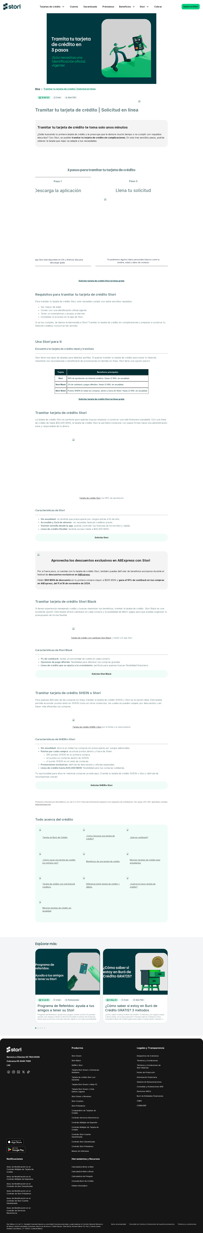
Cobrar (158, 6)
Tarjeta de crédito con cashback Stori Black (91, 638)
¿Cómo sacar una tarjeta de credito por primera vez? (58, 861)
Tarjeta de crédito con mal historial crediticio (58, 885)
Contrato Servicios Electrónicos (85, 1118)
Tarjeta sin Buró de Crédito (55, 837)
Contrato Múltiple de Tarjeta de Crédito (85, 1128)
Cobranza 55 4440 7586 (19, 1061)
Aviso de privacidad (118, 1224)
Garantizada (90, 6)
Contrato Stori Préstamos (82, 1146)
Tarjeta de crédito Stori (90, 498)
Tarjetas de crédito (50, 6)
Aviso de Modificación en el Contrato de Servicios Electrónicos (19, 1210)
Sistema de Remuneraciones (149, 1082)
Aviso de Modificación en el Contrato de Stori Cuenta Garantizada (19, 1200)
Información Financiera (147, 1077)
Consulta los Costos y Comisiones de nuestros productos (152, 1224)
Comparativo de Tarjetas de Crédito (84, 1111)
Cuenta (74, 6)
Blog (37, 88)
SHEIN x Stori (77, 1065)
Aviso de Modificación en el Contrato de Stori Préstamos (19, 1192)
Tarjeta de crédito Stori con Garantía (83, 1078)
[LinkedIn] (18, 1072)
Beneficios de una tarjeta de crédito (103, 861)
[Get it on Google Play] (36, 1149)
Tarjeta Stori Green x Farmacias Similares (85, 1071)
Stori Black (76, 1060)
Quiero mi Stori (190, 6)
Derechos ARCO (144, 1091)
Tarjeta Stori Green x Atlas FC (84, 1084)
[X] (23, 1072)
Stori (142, 6)
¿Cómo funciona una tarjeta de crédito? (100, 837)
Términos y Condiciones (147, 1060)
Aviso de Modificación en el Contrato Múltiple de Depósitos (20, 1177)
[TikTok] (28, 1072)
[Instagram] (13, 1072)
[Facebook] (8, 1072)
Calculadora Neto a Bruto (83, 1171)
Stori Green (76, 1056)
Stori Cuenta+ (78, 1101)
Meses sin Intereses (80, 1151)
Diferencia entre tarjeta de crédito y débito (103, 885)
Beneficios (125, 6)
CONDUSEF (141, 1105)
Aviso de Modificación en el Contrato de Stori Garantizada (20, 1185)
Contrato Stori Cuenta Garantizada (81, 1135)
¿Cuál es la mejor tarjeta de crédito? (142, 885)
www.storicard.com (43, 804)
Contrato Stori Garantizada (83, 1142)
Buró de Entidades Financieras (150, 1096)
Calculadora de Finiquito (82, 1176)
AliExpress (84, 574)
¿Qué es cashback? (139, 837)
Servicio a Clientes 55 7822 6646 (23, 1057)
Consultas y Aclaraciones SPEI (150, 1086)
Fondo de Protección (146, 1072)
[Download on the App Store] (36, 1142)
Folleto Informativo (79, 1186)
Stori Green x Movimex (81, 1096)
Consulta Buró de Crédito (83, 1181)
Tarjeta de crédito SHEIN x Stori (86, 727)
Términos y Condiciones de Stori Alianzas (149, 1066)
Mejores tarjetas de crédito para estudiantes (145, 861)
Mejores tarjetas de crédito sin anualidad (56, 909)
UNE (8, 1065)
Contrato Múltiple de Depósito (84, 1122)
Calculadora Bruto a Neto (83, 1167)
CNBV (139, 1101)
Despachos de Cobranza (148, 1056)
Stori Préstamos (78, 1106)
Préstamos (108, 6)
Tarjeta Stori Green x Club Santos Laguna (83, 1090)
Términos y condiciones (187, 1224)
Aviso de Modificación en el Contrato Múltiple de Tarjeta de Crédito (20, 1169)
